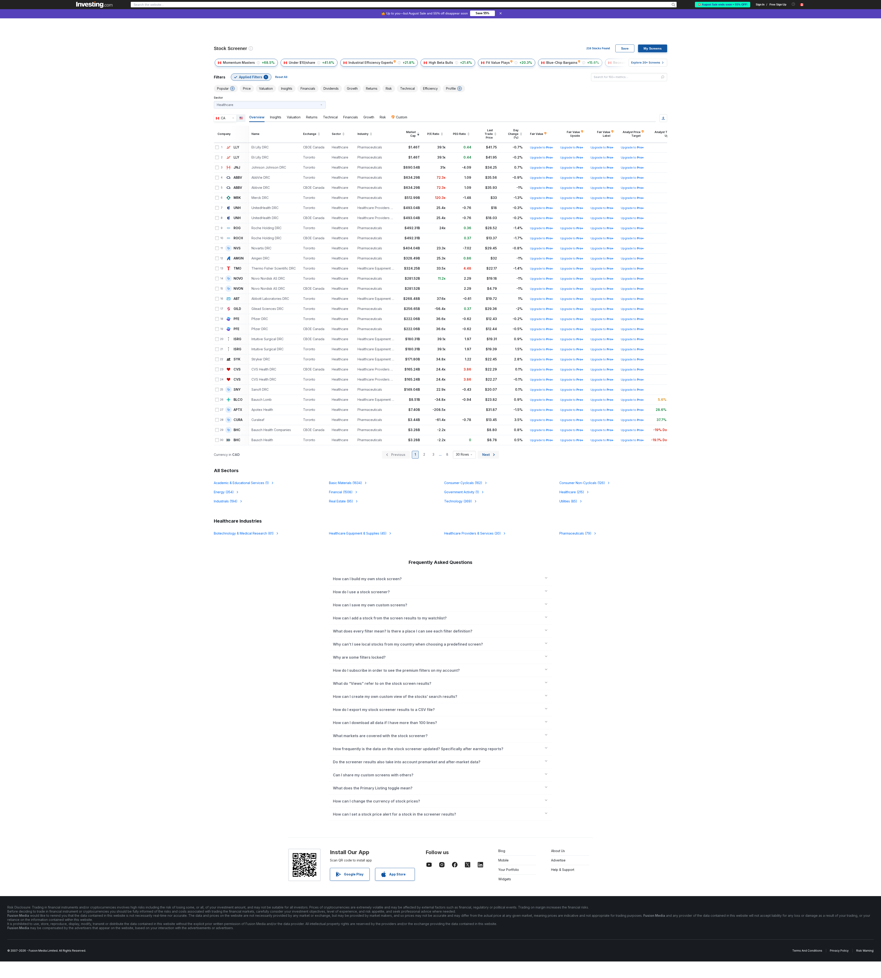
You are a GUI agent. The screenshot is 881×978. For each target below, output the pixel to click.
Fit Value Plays (498, 62)
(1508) (341, 492)
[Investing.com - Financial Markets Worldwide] (94, 4)
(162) (463, 483)
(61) (244, 533)
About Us (558, 851)
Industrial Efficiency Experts (370, 62)
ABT (237, 298)
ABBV (238, 177)
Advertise (558, 860)
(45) (358, 533)
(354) (224, 492)
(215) (571, 492)
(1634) (345, 483)
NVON (238, 288)
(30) (472, 533)
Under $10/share (302, 62)
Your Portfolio (508, 870)
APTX (238, 409)
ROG (237, 228)
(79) (575, 533)
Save (625, 48)
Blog (501, 851)
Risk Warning (864, 950)
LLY (236, 147)
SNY (237, 389)
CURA (238, 419)
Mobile (503, 860)
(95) (341, 501)
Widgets (504, 879)
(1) (241, 483)
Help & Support (562, 870)
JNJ (237, 167)
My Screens (653, 48)
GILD (237, 308)
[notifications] (793, 4)
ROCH (238, 238)
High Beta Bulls (441, 62)
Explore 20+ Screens (645, 62)
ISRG (237, 339)
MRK (237, 197)
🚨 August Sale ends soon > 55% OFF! (722, 4)
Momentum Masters (239, 62)
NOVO (238, 278)
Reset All (281, 77)
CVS (237, 369)
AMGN (239, 258)
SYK (237, 359)
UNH (237, 207)
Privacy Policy (839, 950)
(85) (568, 501)
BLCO (238, 399)
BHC (237, 430)
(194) (225, 501)
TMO (237, 268)
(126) (582, 483)
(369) (458, 501)
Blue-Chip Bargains (561, 62)
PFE (236, 318)
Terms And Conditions (807, 950)
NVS (237, 248)
